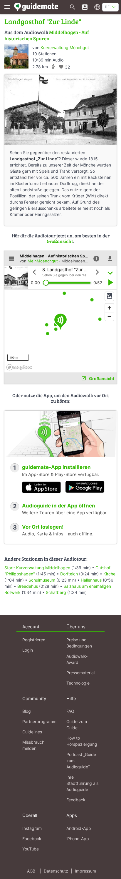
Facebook (31, 838)
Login (27, 649)
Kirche (109, 573)
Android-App (78, 828)
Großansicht (60, 241)
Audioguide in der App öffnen (58, 506)
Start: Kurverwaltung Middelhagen (37, 567)
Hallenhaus (91, 579)
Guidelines (32, 731)
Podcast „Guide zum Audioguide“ (81, 760)
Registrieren (33, 639)
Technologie (78, 682)
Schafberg (56, 592)
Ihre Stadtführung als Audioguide (82, 783)
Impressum (85, 870)
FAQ (70, 711)
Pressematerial (80, 672)
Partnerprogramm (39, 721)
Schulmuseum (41, 579)
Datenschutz (56, 870)
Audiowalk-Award (77, 659)
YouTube (30, 848)
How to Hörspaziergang (81, 741)
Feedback (75, 799)
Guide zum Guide (76, 724)
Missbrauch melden (33, 745)
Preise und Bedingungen (79, 642)
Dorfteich (69, 573)
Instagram (32, 828)
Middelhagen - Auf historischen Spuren (46, 35)
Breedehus (27, 586)
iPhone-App (77, 838)
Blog (26, 711)
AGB (31, 870)
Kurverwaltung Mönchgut (65, 47)
